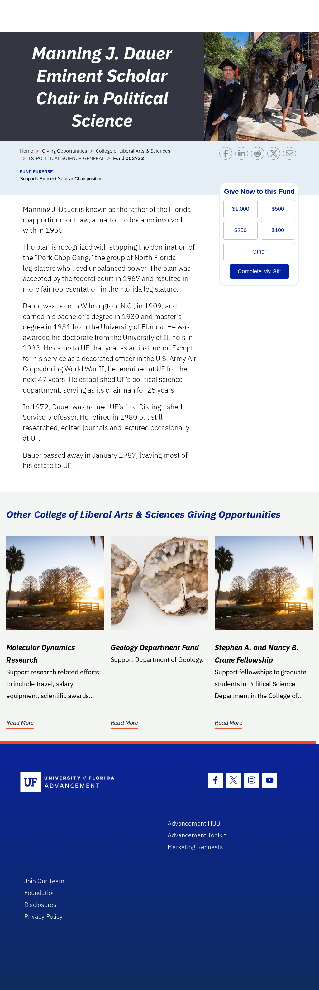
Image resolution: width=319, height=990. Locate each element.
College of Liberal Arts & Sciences (133, 151)
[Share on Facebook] (227, 157)
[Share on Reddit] (259, 157)
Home (26, 151)
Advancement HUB (194, 823)
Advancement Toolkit (197, 835)
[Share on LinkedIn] (243, 157)
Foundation (39, 892)
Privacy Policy (43, 916)
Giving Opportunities (64, 151)
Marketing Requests (195, 847)
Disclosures (40, 904)
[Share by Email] (291, 157)
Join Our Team (44, 881)
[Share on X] (275, 157)
